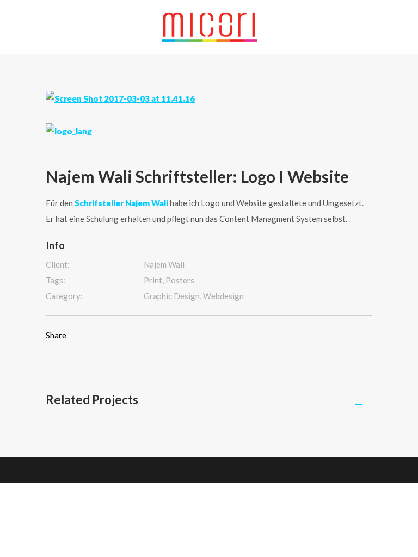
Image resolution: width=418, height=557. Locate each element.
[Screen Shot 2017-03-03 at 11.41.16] (120, 97)
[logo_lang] (69, 130)
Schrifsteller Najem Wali (121, 203)
